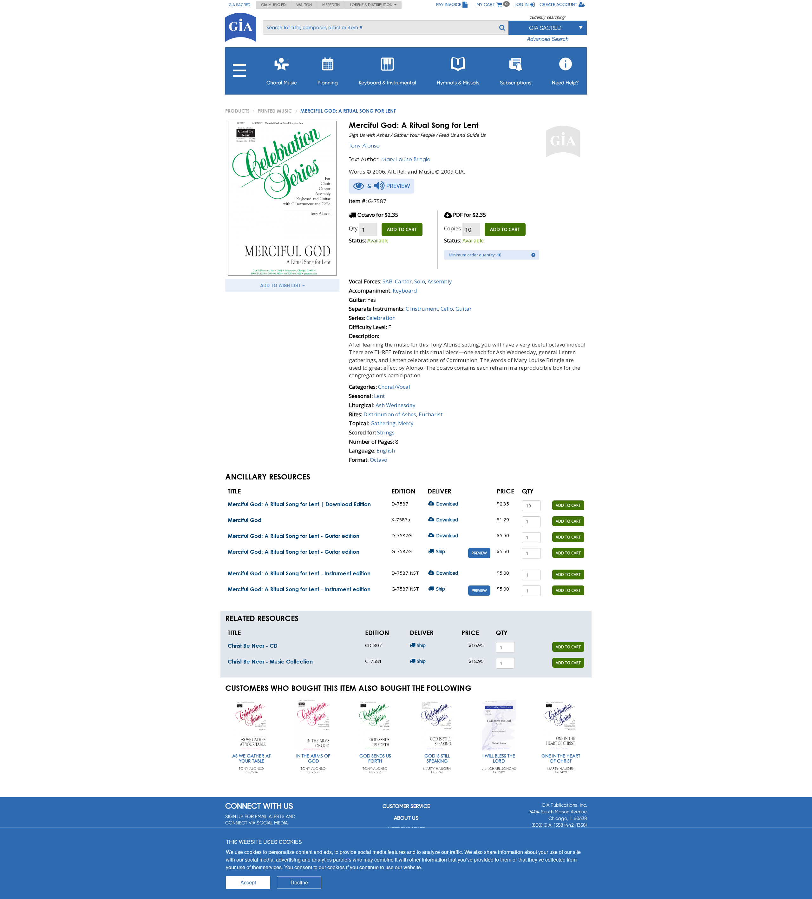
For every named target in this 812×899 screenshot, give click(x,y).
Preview (479, 553)
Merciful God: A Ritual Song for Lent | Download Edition (299, 504)
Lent (379, 396)
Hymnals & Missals (458, 83)
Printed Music (275, 111)
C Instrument (422, 308)
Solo (419, 281)
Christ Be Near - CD (253, 646)
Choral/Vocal (394, 386)
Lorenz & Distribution (372, 5)
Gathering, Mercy (392, 423)
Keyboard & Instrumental (387, 83)
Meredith (331, 5)
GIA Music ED (273, 5)
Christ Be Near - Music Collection (270, 661)
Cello (447, 308)
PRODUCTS (237, 111)
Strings (386, 432)
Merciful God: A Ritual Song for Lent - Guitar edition (293, 536)
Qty (353, 228)
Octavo (378, 459)
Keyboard (405, 290)
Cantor (403, 281)
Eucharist (430, 414)
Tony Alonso (364, 145)
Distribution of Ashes (389, 414)
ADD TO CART (402, 229)
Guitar (463, 308)
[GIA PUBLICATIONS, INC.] (240, 26)
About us (406, 818)
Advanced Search (547, 39)
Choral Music (281, 83)
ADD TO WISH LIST (281, 285)
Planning (328, 83)
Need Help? (565, 83)
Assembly (440, 281)
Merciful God (244, 520)
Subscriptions (515, 83)
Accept (248, 882)
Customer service (406, 806)
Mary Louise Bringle (405, 159)
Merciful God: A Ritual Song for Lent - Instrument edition (299, 573)
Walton (304, 5)
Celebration (381, 317)
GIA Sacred (240, 5)
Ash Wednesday (396, 405)
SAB (387, 281)
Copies (452, 228)
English (386, 450)
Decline (299, 882)
